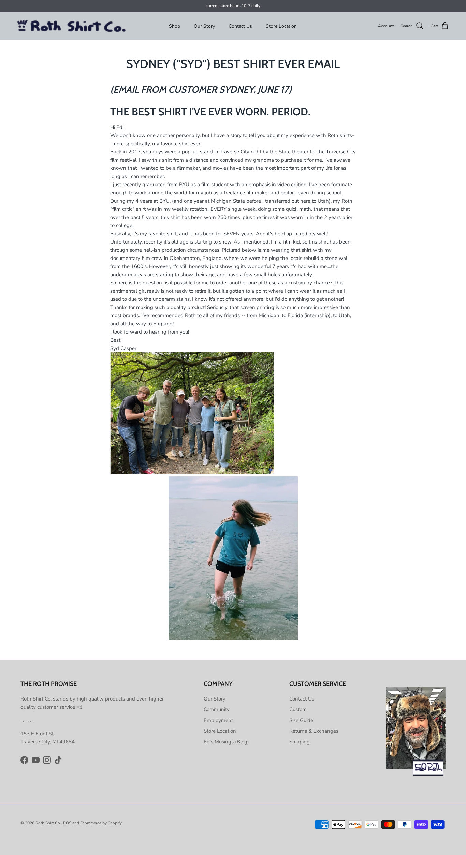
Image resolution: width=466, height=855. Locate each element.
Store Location (281, 26)
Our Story (204, 26)
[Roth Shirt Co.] (71, 26)
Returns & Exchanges (313, 730)
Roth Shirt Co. (48, 823)
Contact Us (240, 26)
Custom (298, 709)
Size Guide (301, 720)
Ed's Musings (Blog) (226, 741)
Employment (218, 720)
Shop (174, 26)
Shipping (299, 741)
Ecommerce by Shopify (101, 823)
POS (67, 823)
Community (217, 709)
